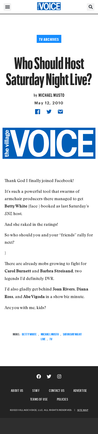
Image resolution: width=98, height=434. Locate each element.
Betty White (29, 333)
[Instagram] (59, 376)
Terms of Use (39, 398)
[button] (7, 7)
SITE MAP (82, 410)
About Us (17, 390)
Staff (36, 390)
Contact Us (56, 390)
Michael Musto (51, 94)
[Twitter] (49, 376)
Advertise (80, 390)
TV (50, 338)
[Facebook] (38, 376)
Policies (62, 398)
